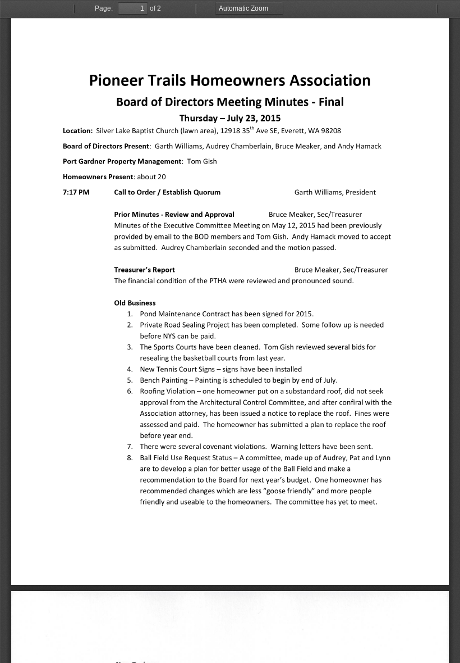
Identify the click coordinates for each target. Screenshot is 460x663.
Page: (104, 8)
